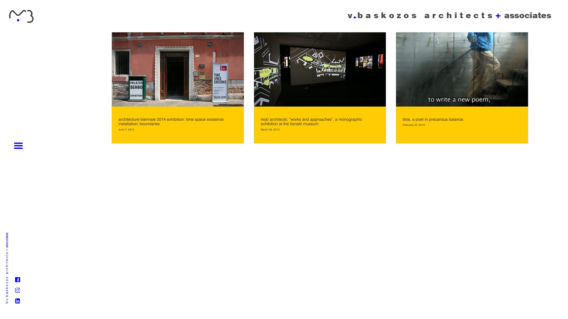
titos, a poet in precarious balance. (433, 119)
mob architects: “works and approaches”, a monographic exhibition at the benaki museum (311, 121)
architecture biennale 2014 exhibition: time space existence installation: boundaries (171, 121)
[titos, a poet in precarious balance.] (462, 105)
